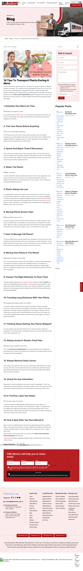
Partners (32, 506)
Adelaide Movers (47, 496)
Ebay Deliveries (29, 542)
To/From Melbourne (60, 501)
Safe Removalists (73, 517)
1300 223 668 (77, 5)
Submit (61, 97)
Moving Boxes (49, 547)
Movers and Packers (74, 506)
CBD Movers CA (60, 535)
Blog (11, 38)
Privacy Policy (33, 527)
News (31, 515)
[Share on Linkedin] (23, 444)
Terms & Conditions (66, 86)
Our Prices (45, 520)
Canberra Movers (47, 503)
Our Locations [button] (40, 2)
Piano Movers (72, 512)
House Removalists (73, 496)
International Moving (71, 545)
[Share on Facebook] (20, 444)
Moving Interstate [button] (51, 2)
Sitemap (32, 520)
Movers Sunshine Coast (13, 547)
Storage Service (34, 524)
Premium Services (34, 522)
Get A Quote (38, 472)
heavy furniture (46, 200)
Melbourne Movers (47, 510)
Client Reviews (61, 3)
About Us (32, 499)
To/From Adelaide (60, 496)
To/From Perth (59, 503)
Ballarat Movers (46, 501)
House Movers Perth (59, 545)
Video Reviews (33, 510)
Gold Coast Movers (47, 508)
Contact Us (67, 3)
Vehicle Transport (71, 547)
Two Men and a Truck (74, 503)
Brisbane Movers (47, 499)
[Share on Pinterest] (26, 444)
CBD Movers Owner (39, 547)
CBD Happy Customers (27, 547)
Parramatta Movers (47, 515)
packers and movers (22, 115)
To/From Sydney (59, 506)
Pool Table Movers (73, 514)
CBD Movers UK (48, 535)
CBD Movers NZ (35, 535)
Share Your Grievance (59, 547)
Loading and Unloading (71, 509)
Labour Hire (71, 519)
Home (19, 2)
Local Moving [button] (30, 2)
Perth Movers (46, 517)
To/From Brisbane (60, 499)
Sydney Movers (46, 513)
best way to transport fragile (29, 282)
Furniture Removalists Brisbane (45, 545)
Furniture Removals (73, 499)
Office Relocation (72, 501)
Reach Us (32, 508)
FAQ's (31, 517)
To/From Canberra (60, 508)
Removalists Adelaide (30, 545)
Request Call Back (76, 2)
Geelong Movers (46, 506)
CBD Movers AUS (22, 535)
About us (24, 3)
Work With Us (33, 503)
